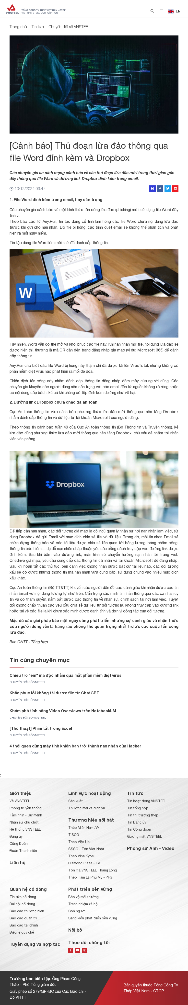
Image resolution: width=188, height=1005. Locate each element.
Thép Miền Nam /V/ (83, 828)
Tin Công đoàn (139, 829)
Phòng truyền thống (26, 808)
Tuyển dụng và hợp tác (35, 944)
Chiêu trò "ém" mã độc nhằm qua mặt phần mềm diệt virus (65, 675)
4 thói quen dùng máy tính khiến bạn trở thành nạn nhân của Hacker (75, 746)
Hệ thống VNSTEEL (25, 829)
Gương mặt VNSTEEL (144, 836)
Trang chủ (18, 26)
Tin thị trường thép (142, 815)
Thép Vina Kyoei (81, 856)
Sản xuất (75, 801)
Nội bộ (75, 930)
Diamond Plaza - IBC (84, 863)
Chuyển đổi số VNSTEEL (69, 26)
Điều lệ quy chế (22, 932)
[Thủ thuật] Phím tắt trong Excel (41, 728)
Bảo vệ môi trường (83, 897)
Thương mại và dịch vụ (86, 808)
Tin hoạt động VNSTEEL (146, 801)
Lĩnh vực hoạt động (89, 793)
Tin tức (38, 26)
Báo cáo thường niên (27, 911)
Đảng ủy (16, 836)
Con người (76, 911)
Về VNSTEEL (20, 801)
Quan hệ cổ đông (28, 889)
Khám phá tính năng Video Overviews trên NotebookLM (63, 710)
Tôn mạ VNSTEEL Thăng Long (92, 870)
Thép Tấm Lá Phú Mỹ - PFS (90, 877)
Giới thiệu (21, 793)
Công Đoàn (19, 844)
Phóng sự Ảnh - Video (150, 848)
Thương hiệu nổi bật (91, 820)
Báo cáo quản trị (23, 918)
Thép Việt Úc (79, 842)
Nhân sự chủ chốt (24, 822)
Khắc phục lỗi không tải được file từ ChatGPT (54, 692)
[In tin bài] (152, 188)
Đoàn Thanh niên (23, 851)
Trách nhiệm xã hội (83, 904)
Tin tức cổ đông (23, 897)
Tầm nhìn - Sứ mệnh (26, 815)
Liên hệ (17, 862)
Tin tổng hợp (137, 808)
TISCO (73, 835)
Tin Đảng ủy (136, 822)
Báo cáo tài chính (24, 925)
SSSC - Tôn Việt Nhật (86, 849)
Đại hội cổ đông (22, 904)
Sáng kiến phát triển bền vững (92, 918)
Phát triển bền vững (90, 889)
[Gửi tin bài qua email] (175, 188)
